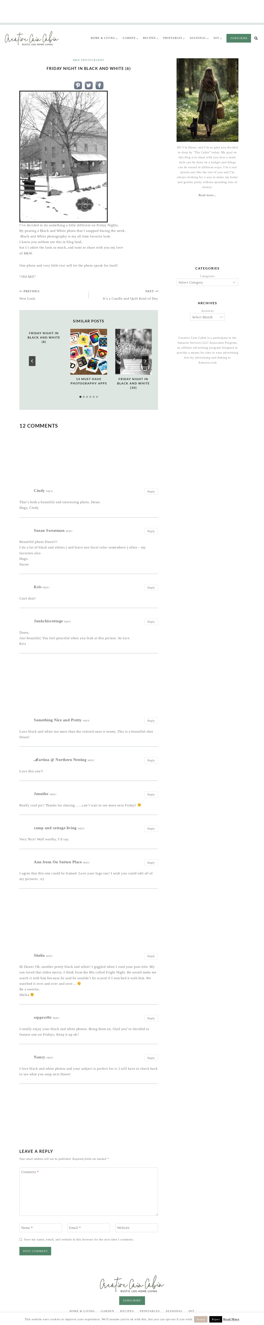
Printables (150, 1311)
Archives (207, 310)
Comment (30, 1172)
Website (123, 1228)
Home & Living (82, 1311)
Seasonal (174, 1311)
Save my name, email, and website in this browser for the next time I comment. (79, 1239)
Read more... (207, 195)
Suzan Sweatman (49, 530)
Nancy (39, 1057)
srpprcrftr (43, 1017)
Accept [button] (201, 1319)
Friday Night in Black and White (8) (44, 337)
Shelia (39, 955)
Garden (107, 1311)
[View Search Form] (256, 38)
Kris (37, 587)
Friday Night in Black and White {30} (133, 383)
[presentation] (88, 352)
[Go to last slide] (32, 361)
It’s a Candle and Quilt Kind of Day (130, 295)
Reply (151, 491)
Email (75, 1228)
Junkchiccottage (48, 621)
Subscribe (239, 38)
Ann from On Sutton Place (58, 862)
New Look (29, 295)
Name (27, 1228)
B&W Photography (89, 60)
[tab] (80, 397)
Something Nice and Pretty (58, 720)
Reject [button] (216, 1319)
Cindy (39, 490)
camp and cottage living (55, 828)
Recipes (127, 1311)
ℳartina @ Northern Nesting (60, 759)
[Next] (145, 361)
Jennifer (41, 794)
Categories (207, 276)
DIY (191, 1311)
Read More (231, 1319)
